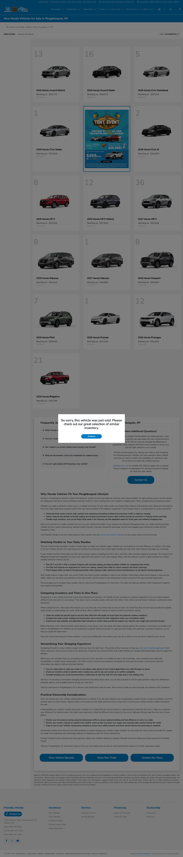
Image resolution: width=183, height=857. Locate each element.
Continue (91, 436)
